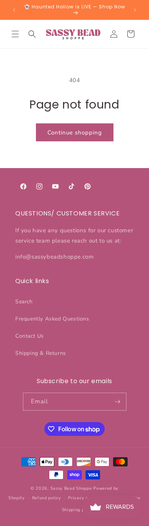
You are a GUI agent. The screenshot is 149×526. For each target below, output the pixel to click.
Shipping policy (78, 510)
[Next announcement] (134, 10)
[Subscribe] (117, 402)
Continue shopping (74, 132)
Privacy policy (83, 498)
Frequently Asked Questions (52, 318)
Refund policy (46, 498)
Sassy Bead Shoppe (71, 488)
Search (24, 301)
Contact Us (29, 336)
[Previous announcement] (14, 10)
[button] (15, 34)
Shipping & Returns (40, 353)
